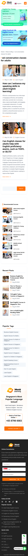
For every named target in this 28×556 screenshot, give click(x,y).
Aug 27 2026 (16, 290)
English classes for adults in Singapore (12, 340)
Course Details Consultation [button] (12, 24)
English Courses (20, 137)
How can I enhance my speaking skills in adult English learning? (14, 87)
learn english (7, 372)
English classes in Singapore (12, 344)
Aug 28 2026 (16, 282)
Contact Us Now (13, 428)
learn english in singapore (11, 376)
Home (2, 52)
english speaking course (11, 360)
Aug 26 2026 (16, 298)
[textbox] (7, 469)
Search (21, 188)
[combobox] (14, 469)
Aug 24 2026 (16, 315)
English (19, 3)
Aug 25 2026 (16, 306)
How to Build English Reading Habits (16, 312)
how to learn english (10, 369)
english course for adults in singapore (11, 348)
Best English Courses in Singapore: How (17, 303)
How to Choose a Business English (15, 287)
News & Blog (9, 52)
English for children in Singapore (13, 356)
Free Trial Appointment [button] (11, 43)
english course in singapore (11, 353)
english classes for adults (11, 336)
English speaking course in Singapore (11, 364)
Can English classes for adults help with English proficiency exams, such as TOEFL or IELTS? (14, 146)
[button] (25, 3)
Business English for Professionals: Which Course (17, 278)
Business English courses (11, 332)
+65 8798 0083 (14, 421)
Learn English (19, 80)
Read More (6, 116)
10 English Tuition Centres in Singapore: (17, 295)
